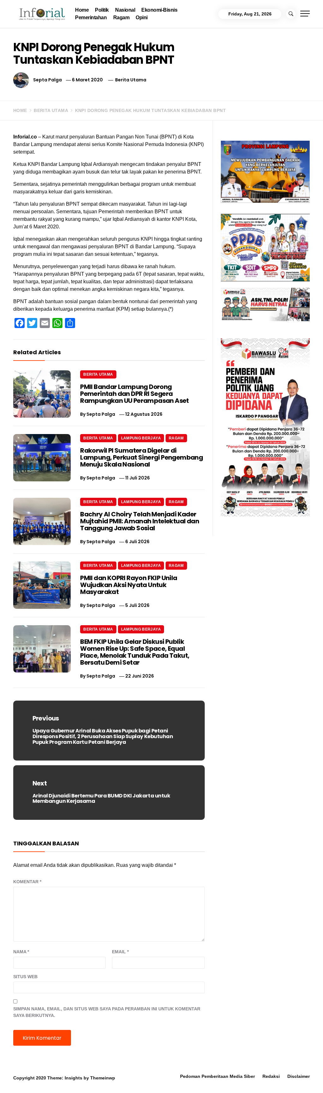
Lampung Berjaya (141, 438)
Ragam (121, 17)
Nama (21, 951)
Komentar (27, 881)
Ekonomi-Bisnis (159, 10)
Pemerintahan (91, 17)
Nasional (125, 10)
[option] (77, 1079)
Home (82, 10)
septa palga (47, 80)
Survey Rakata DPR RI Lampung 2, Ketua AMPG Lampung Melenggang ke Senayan (172, 1081)
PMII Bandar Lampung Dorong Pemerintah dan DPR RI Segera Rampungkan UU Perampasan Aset (134, 393)
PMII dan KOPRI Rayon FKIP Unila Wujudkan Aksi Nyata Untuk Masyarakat (128, 584)
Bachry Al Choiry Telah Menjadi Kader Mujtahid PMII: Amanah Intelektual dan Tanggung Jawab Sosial (139, 521)
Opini (142, 17)
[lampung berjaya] (265, 171)
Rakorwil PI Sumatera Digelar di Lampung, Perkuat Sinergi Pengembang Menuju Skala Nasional (141, 457)
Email (120, 951)
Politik (102, 10)
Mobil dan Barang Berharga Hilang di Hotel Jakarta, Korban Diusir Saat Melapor (87, 1081)
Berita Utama (130, 80)
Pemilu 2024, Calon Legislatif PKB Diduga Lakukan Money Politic (254, 1078)
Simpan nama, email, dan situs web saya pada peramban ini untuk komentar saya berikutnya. (106, 1012)
